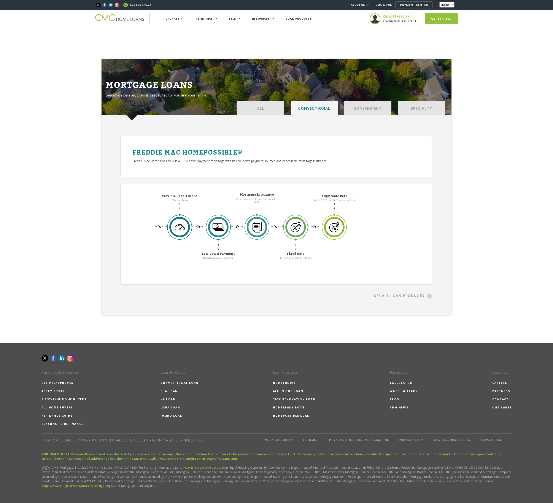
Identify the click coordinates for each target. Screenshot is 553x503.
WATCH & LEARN (404, 391)
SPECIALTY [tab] (421, 108)
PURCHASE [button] (172, 19)
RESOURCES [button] (261, 19)
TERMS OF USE (491, 440)
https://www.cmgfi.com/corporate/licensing (72, 486)
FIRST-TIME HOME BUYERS (63, 399)
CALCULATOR (401, 383)
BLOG (394, 399)
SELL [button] (233, 19)
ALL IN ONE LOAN (288, 391)
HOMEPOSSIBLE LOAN (291, 416)
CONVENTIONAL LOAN (180, 383)
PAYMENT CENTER (414, 5)
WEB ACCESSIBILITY (278, 440)
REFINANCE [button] (205, 19)
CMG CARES (502, 407)
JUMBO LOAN (172, 416)
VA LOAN (168, 399)
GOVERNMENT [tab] (368, 108)
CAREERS (499, 383)
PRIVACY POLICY (411, 440)
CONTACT (500, 399)
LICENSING (311, 440)
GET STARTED (441, 19)
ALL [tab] (260, 108)
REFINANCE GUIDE (56, 416)
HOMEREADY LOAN (289, 407)
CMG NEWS (383, 5)
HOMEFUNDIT (284, 383)
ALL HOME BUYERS (57, 407)
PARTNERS (501, 391)
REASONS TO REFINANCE (62, 424)
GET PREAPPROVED (57, 383)
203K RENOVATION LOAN (294, 399)
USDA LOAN (170, 407)
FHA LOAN (169, 391)
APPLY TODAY (53, 391)
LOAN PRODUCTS (299, 19)
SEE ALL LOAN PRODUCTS (399, 295)
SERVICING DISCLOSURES (452, 440)
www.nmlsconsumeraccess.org (205, 467)
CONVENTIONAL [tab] (314, 108)
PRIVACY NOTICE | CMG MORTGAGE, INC (359, 440)
